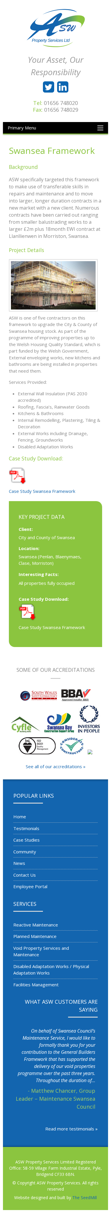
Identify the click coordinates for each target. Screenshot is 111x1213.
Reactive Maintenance (35, 925)
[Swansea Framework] (55, 285)
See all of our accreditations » (56, 766)
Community (24, 852)
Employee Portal (30, 886)
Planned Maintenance (35, 936)
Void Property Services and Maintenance (41, 951)
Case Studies (26, 840)
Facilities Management (36, 984)
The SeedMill (84, 1197)
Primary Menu (22, 128)
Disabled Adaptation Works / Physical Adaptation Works (51, 969)
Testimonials (26, 828)
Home (19, 816)
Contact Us (24, 875)
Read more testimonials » (71, 1129)
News (19, 863)
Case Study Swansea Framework (42, 491)
